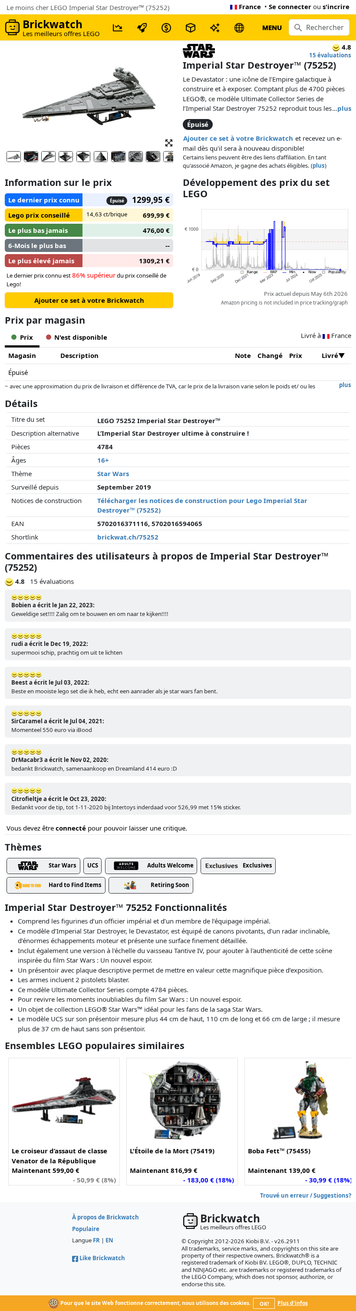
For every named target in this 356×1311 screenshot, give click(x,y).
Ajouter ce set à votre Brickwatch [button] (238, 138)
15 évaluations (330, 55)
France (250, 6)
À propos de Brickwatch (105, 1217)
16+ (103, 460)
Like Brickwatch (102, 1258)
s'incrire (336, 6)
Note (243, 355)
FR (96, 1240)
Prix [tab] (26, 337)
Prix (295, 355)
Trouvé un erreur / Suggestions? (305, 1195)
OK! (264, 1304)
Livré (330, 355)
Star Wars (113, 473)
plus (344, 108)
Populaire (85, 1229)
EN (109, 1240)
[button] (168, 142)
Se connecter (290, 6)
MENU (272, 27)
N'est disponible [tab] (80, 337)
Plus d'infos (292, 1303)
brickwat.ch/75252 (127, 537)
